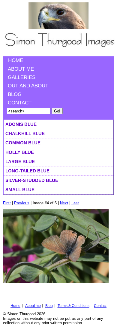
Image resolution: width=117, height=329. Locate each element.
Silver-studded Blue (31, 180)
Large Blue (20, 161)
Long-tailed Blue (27, 170)
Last (75, 203)
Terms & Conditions (73, 306)
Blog (15, 94)
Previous (21, 203)
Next (64, 203)
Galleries (21, 77)
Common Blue (22, 142)
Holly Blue (19, 152)
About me (21, 69)
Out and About (28, 86)
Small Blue (19, 189)
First (7, 203)
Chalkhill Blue (25, 133)
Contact (20, 103)
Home (15, 60)
